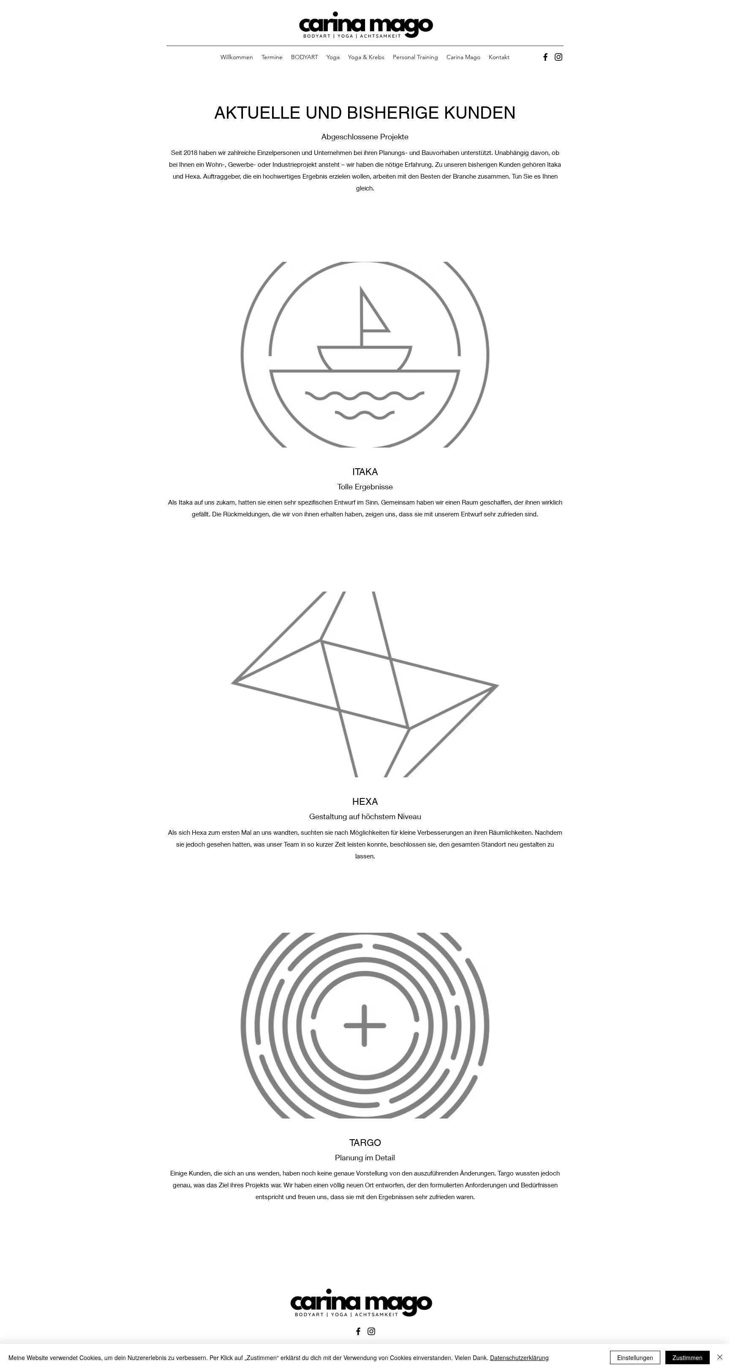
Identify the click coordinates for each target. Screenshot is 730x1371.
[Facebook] (545, 57)
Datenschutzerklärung (519, 1357)
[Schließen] (720, 1357)
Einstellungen (635, 1357)
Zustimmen (688, 1357)
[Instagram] (558, 57)
